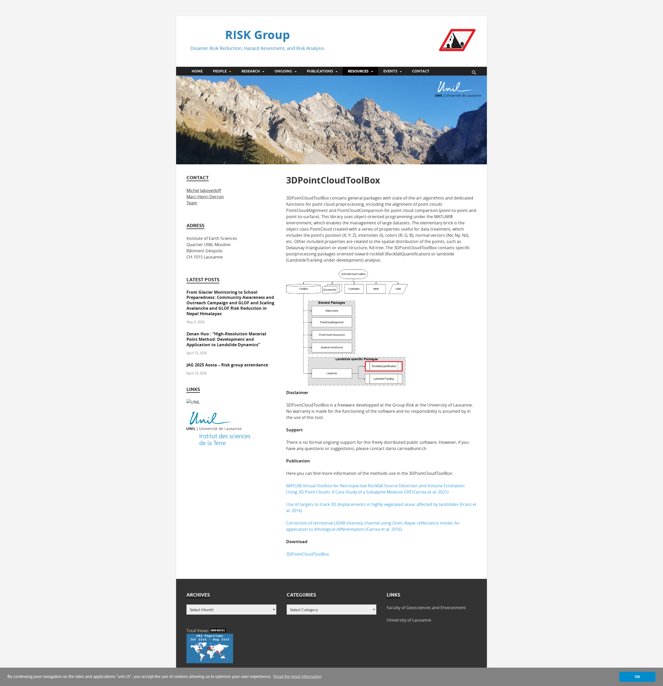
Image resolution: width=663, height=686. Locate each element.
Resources (358, 71)
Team (191, 203)
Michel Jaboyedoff (203, 190)
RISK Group (257, 35)
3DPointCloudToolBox (307, 554)
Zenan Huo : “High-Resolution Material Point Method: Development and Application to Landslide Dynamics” (226, 339)
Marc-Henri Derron (205, 197)
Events (390, 71)
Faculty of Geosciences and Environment (426, 607)
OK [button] (637, 677)
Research (250, 71)
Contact (420, 71)
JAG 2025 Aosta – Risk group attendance (227, 365)
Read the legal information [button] (297, 676)
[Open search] (474, 73)
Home (197, 71)
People (220, 71)
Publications (320, 71)
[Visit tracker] (209, 662)
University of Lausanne (409, 620)
